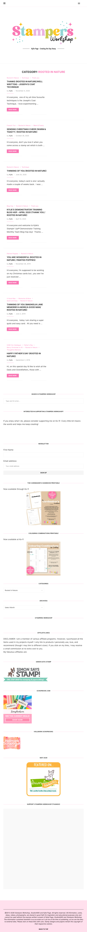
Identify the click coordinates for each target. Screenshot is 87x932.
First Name (8, 450)
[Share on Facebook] (25, 114)
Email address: (10, 461)
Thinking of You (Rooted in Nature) (26, 171)
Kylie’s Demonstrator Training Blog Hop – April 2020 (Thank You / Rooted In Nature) (26, 212)
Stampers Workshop (43, 618)
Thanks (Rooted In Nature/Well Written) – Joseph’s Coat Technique (25, 84)
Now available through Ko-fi (16, 489)
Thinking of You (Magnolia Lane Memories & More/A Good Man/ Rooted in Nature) (25, 307)
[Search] (82, 3)
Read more (12, 109)
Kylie (11, 91)
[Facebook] (72, 3)
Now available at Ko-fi (13, 539)
